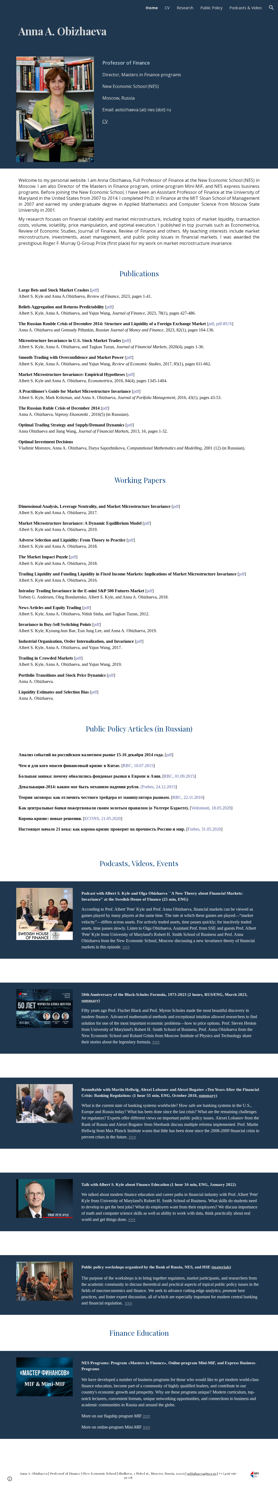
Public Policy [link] (211, 7)
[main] (139, 32)
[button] (271, 7)
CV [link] (167, 7)
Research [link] (185, 7)
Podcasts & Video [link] (245, 7)
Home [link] (152, 7)
